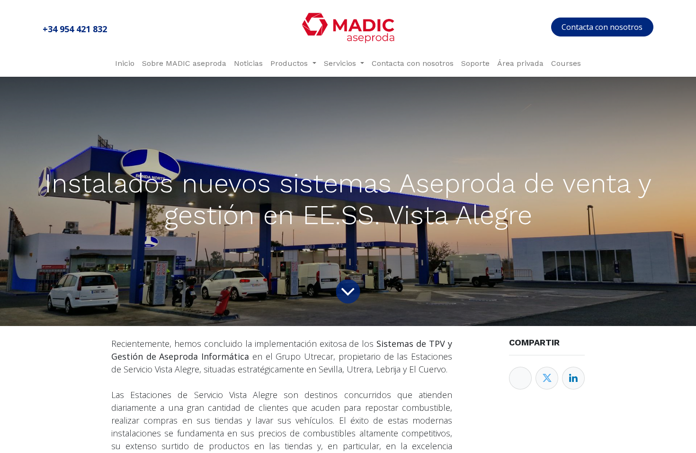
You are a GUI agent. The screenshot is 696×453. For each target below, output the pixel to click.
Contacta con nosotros (602, 27)
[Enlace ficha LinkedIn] (573, 378)
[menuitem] (124, 63)
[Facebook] (520, 378)
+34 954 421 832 (75, 29)
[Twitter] (546, 378)
